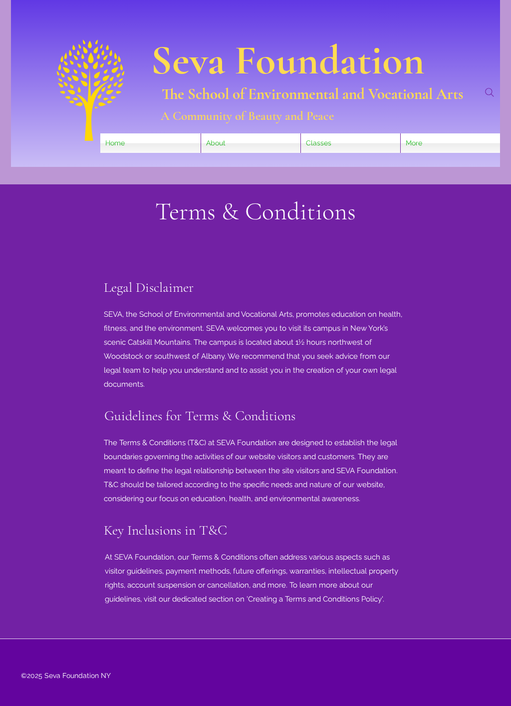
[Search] (489, 92)
